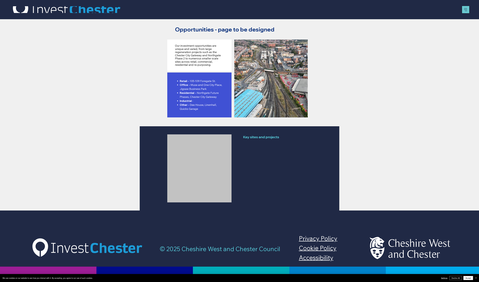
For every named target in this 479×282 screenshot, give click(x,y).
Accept (468, 278)
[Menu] (465, 9)
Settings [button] (444, 278)
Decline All (456, 278)
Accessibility (316, 257)
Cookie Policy (317, 248)
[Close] (476, 278)
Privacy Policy (318, 238)
